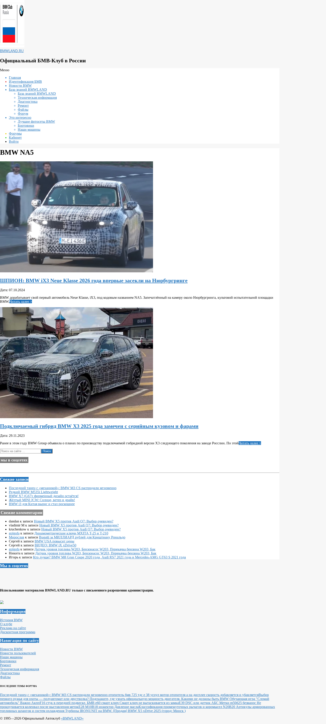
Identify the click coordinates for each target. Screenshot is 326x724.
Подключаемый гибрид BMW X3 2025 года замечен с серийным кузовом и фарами (99, 426)
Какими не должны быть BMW (205, 699)
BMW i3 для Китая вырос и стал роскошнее (42, 504)
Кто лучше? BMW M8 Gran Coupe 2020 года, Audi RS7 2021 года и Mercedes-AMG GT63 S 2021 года (109, 557)
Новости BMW (11, 649)
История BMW (11, 620)
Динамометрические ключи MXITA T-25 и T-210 (71, 533)
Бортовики (8, 661)
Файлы (5, 677)
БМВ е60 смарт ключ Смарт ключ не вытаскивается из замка (133, 703)
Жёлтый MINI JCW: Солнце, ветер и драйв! (42, 500)
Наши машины (11, 657)
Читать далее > (21, 301)
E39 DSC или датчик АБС (199, 703)
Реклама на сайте (13, 628)
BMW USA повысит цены (54, 541)
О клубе (6, 624)
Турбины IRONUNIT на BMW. (89, 711)
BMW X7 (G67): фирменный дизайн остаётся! (44, 496)
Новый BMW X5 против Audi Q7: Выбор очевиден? (73, 521)
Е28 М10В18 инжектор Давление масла (109, 707)
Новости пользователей (18, 653)
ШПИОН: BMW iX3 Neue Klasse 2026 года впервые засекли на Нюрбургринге (94, 280)
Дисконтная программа (17, 632)
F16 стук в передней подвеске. (63, 703)
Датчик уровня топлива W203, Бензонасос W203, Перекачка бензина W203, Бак (94, 549)
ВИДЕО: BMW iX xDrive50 (55, 545)
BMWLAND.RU (12, 50)
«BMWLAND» (72, 718)
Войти (14, 141)
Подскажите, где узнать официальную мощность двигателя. (135, 699)
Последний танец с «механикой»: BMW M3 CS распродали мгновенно (62, 488)
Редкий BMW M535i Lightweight (33, 492)
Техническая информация (19, 669)
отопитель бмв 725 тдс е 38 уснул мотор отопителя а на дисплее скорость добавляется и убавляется (183, 695)
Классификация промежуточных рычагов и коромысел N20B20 (187, 707)
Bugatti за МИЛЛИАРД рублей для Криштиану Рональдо (82, 537)
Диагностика (10, 673)
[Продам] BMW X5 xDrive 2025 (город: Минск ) (149, 711)
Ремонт (5, 665)
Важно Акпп (30, 703)
